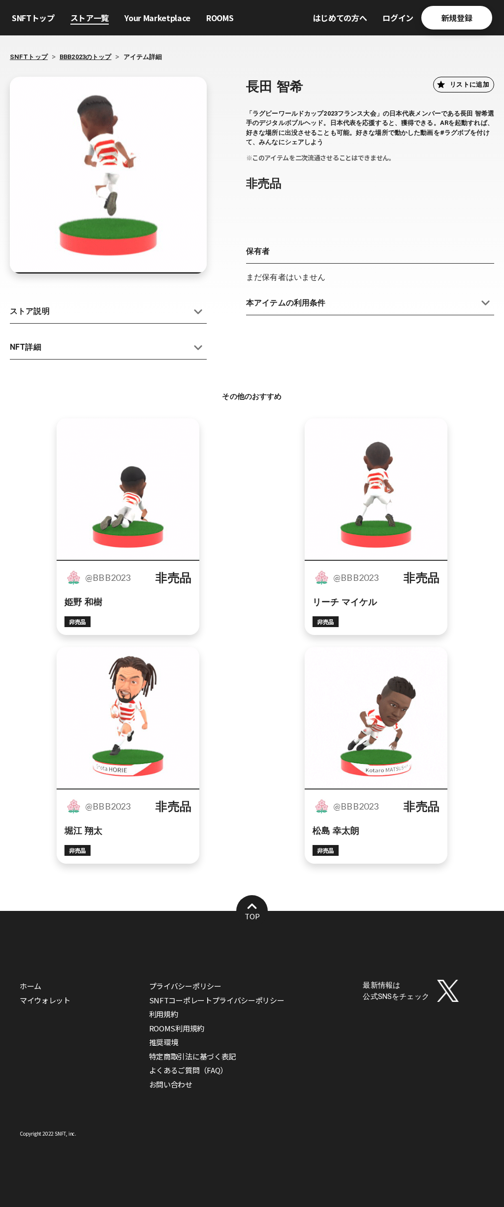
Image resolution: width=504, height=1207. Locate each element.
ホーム (30, 986)
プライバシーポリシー (185, 986)
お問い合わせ (170, 1084)
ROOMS (219, 18)
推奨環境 (163, 1042)
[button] (108, 312)
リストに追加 (469, 84)
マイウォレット (45, 1000)
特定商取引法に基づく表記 (192, 1056)
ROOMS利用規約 (176, 1028)
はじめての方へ (340, 18)
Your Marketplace (157, 18)
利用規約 (163, 1014)
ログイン (397, 18)
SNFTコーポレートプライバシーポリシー (216, 1000)
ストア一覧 (89, 18)
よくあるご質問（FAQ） (188, 1070)
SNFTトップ (33, 18)
